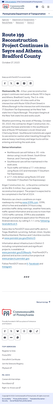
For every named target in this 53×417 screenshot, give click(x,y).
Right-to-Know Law (10, 388)
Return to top (42, 302)
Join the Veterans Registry (13, 364)
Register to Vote (9, 351)
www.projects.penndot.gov (15, 258)
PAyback (6, 368)
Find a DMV (6, 355)
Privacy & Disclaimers (20, 399)
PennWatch (7, 383)
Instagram (7, 266)
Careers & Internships (11, 379)
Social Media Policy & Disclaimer (21, 401)
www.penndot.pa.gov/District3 (19, 238)
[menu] (48, 6)
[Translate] (37, 7)
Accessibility (6, 399)
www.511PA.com (30, 202)
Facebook (34, 263)
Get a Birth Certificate (11, 359)
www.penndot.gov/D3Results (16, 252)
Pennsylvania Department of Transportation (24, 14)
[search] (43, 6)
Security (5, 401)
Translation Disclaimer (37, 399)
